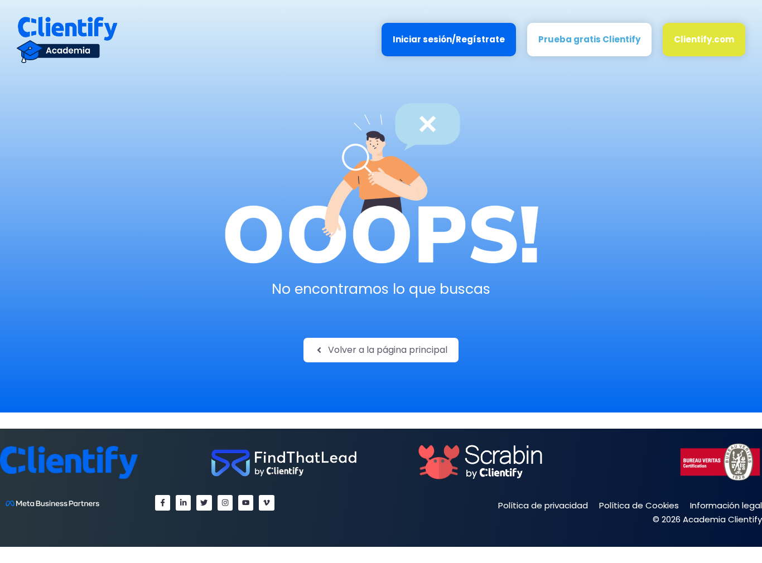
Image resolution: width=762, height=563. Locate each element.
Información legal (726, 505)
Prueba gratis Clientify (589, 39)
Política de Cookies (639, 505)
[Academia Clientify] (67, 39)
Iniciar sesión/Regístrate (449, 39)
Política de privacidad (543, 505)
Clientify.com (704, 39)
